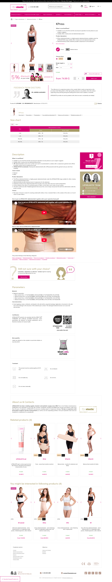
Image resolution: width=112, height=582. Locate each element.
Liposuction (15, 259)
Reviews (44, 553)
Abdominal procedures (35, 259)
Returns (14, 554)
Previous (11, 43)
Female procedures (50, 258)
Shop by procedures (39, 258)
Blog (99, 14)
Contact (14, 550)
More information (60, 43)
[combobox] (69, 64)
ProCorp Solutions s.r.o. (68, 577)
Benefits (44, 551)
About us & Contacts (90, 14)
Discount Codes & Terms (18, 556)
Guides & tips (78, 14)
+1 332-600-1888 (91, 191)
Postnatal (44, 259)
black (40, 455)
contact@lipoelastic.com (91, 193)
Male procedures (23, 259)
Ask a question (91, 196)
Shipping (99, 103)
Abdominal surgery (61, 258)
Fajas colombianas (19, 19)
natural (36, 455)
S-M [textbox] (61, 67)
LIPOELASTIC (44, 103)
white (12, 519)
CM (12, 124)
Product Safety (16, 559)
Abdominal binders (31, 19)
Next (53, 43)
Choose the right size (94, 73)
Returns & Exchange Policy (18, 553)
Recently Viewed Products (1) (11, 579)
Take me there (23, 277)
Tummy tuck (70, 258)
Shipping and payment (17, 551)
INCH (17, 124)
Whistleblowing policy (17, 557)
